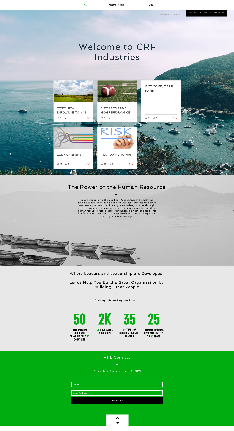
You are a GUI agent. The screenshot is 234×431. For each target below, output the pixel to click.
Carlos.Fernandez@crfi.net (214, 12)
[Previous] (15, 220)
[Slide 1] (115, 258)
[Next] (218, 220)
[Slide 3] (118, 258)
